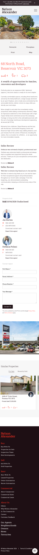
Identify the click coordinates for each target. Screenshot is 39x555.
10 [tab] (28, 42)
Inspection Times (7, 452)
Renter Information (8, 483)
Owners (4, 528)
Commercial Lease (7, 497)
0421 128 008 (9, 223)
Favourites (6, 534)
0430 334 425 (9, 250)
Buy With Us (5, 447)
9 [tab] (26, 42)
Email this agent (11, 231)
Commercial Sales (7, 494)
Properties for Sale (7, 449)
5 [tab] (19, 42)
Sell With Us (5, 464)
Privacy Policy (31, 311)
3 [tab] (15, 42)
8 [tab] (24, 42)
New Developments (8, 455)
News (3, 531)
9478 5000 (8, 252)
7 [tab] (22, 42)
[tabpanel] (19, 27)
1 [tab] (11, 42)
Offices (3, 506)
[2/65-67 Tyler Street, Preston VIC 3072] (18, 393)
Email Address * (7, 276)
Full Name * (6, 269)
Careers (3, 514)
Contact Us (7, 307)
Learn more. (26, 3)
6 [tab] (20, 42)
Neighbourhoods (8, 525)
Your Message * (7, 292)
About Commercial (7, 492)
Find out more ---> (19, 338)
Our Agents (6, 522)
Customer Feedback (8, 517)
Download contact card (13, 228)
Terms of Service (9, 312)
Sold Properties (6, 466)
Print (13, 52)
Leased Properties (7, 478)
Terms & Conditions (26, 548)
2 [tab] (13, 42)
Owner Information (8, 480)
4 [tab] (17, 42)
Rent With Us (6, 475)
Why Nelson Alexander (9, 509)
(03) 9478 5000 (10, 226)
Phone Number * (8, 284)
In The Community (7, 511)
